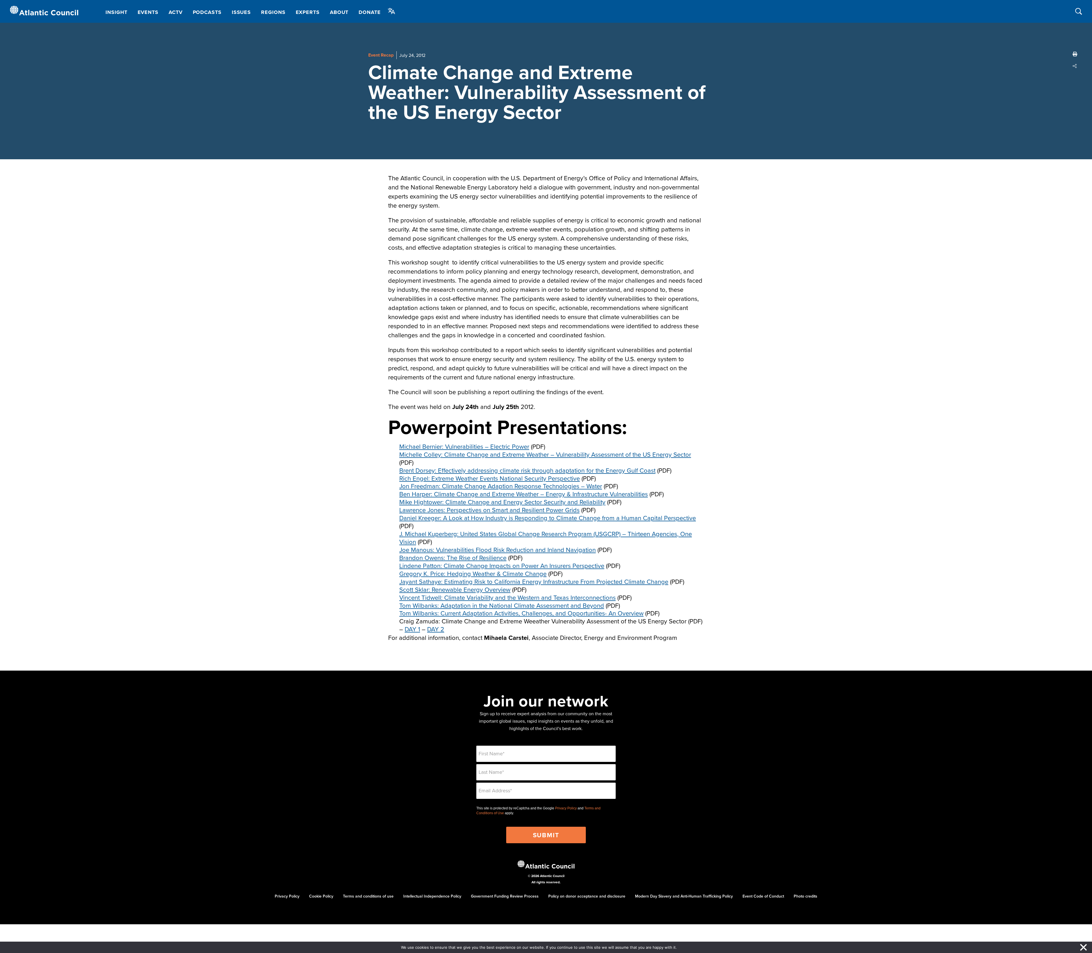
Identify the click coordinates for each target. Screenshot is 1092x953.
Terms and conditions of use (368, 896)
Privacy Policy (566, 808)
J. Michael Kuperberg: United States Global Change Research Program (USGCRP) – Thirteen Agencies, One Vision (545, 537)
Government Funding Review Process (505, 896)
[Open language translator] (391, 11)
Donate (369, 12)
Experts (308, 12)
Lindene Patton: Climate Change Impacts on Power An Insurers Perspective (501, 565)
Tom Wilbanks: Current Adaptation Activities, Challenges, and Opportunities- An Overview (521, 613)
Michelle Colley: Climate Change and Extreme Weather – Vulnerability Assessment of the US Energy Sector (545, 454)
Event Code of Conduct (763, 896)
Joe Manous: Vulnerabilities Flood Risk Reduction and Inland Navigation (497, 549)
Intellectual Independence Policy (432, 896)
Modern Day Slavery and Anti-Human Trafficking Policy (684, 896)
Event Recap (381, 55)
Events (148, 12)
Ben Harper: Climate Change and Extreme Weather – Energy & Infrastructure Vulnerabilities (523, 493)
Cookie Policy (321, 896)
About (339, 12)
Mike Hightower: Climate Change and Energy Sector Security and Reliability (502, 501)
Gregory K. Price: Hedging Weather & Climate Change (473, 573)
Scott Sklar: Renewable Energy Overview (454, 589)
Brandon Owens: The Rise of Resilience (452, 557)
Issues (241, 12)
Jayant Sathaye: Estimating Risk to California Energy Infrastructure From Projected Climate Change (533, 581)
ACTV (176, 12)
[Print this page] (1075, 54)
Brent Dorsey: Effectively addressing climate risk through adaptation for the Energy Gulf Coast (527, 470)
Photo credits (805, 896)
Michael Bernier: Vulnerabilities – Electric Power (464, 446)
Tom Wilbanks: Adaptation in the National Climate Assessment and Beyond (501, 605)
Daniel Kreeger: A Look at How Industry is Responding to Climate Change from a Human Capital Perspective (547, 517)
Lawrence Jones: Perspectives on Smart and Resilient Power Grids (489, 509)
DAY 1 (412, 629)
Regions (273, 12)
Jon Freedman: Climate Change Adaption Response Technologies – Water (500, 485)
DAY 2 (435, 629)
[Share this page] (1075, 66)
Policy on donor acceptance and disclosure (586, 896)
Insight (116, 12)
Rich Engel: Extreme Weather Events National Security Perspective (489, 478)
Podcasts (207, 12)
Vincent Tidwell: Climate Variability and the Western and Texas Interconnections (507, 597)
